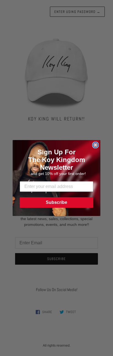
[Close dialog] (95, 145)
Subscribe (56, 202)
